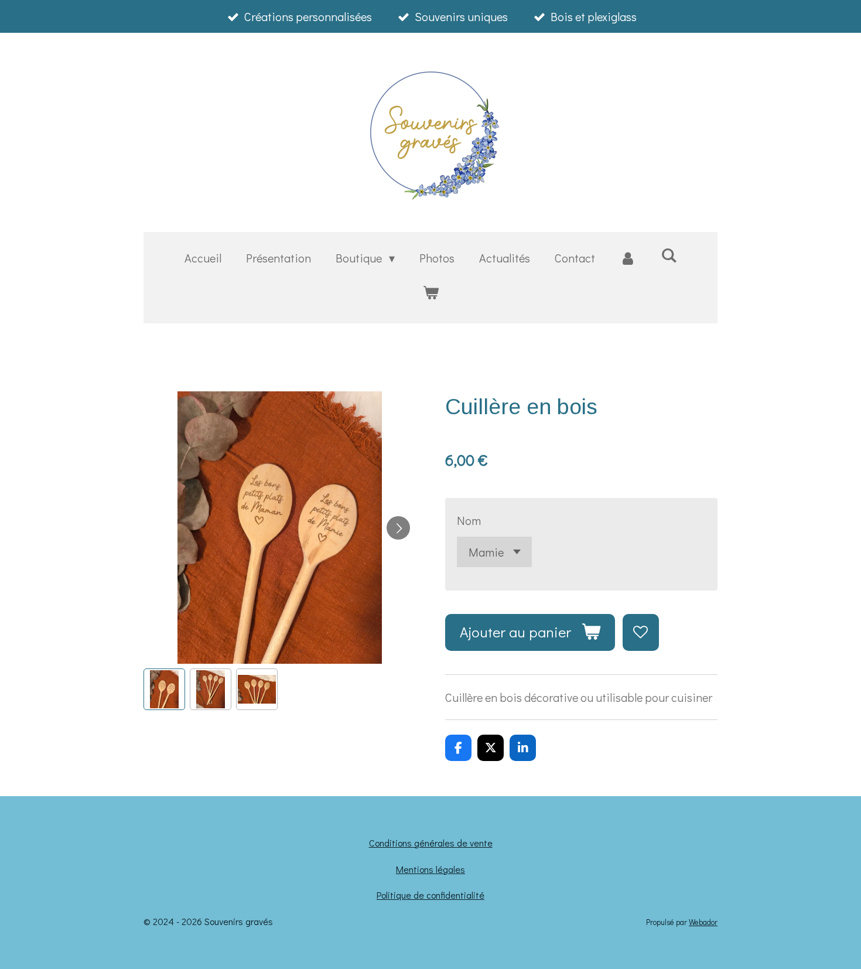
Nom (469, 520)
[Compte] (627, 258)
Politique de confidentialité (430, 895)
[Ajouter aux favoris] (641, 632)
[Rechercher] (668, 255)
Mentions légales (430, 869)
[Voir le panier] (430, 292)
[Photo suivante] (398, 528)
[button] (164, 689)
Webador (703, 922)
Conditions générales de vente (431, 843)
